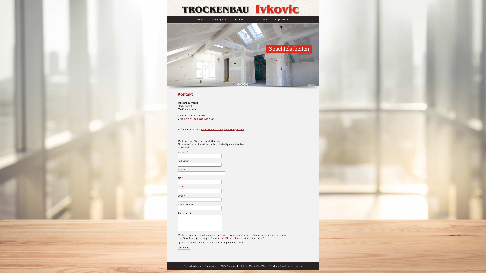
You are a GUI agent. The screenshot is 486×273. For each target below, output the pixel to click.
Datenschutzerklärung (264, 235)
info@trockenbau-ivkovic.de (200, 118)
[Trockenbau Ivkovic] (243, 8)
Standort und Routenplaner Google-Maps (222, 129)
